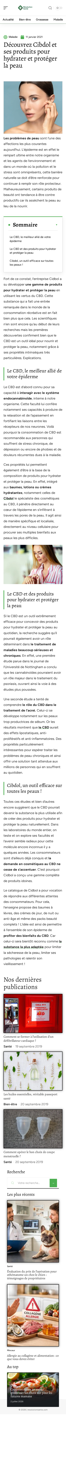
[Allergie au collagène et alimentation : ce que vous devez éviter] (33, 1315)
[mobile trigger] (7, 8)
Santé (8, 1046)
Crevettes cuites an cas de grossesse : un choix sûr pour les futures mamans (31, 1392)
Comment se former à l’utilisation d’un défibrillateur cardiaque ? (29, 1039)
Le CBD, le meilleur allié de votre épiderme (30, 238)
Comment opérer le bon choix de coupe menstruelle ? (29, 1154)
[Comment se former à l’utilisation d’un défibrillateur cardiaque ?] (33, 1013)
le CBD (44, 727)
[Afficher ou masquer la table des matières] (47, 225)
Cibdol (9, 498)
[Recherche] (50, 8)
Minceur (11, 1350)
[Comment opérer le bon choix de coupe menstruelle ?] (33, 1128)
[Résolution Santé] (25, 8)
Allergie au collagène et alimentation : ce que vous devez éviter (33, 1357)
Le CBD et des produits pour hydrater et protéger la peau (33, 250)
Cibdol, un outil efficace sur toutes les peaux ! (31, 262)
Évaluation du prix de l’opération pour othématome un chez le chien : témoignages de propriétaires (32, 1274)
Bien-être (10, 1104)
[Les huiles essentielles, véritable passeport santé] (33, 1071)
